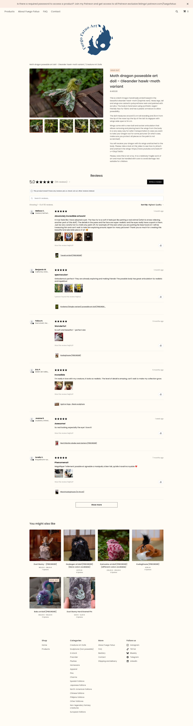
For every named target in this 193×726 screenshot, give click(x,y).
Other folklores (76, 701)
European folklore (78, 712)
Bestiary (101, 653)
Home (44, 645)
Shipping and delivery (107, 661)
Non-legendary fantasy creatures (80, 706)
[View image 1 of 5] (36, 126)
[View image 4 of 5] (81, 126)
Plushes (73, 661)
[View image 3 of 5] (66, 126)
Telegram (134, 657)
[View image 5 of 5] (96, 126)
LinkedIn (133, 661)
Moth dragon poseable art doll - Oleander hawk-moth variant (56, 64)
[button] (69, 182)
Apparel (73, 669)
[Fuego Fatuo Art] (96, 39)
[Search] (177, 11)
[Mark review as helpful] (161, 245)
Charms (73, 677)
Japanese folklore (78, 685)
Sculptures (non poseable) (82, 649)
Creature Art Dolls (94, 64)
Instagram (134, 645)
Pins (71, 673)
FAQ (45, 11)
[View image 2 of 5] (51, 126)
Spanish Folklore (77, 681)
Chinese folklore (77, 693)
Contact (55, 11)
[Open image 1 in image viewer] (66, 93)
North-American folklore (81, 689)
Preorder (74, 657)
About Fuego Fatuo (28, 11)
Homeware (75, 665)
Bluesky (133, 653)
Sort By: (144, 204)
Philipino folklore (77, 697)
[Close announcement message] (187, 4)
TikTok (133, 649)
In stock (73, 653)
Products (9, 11)
